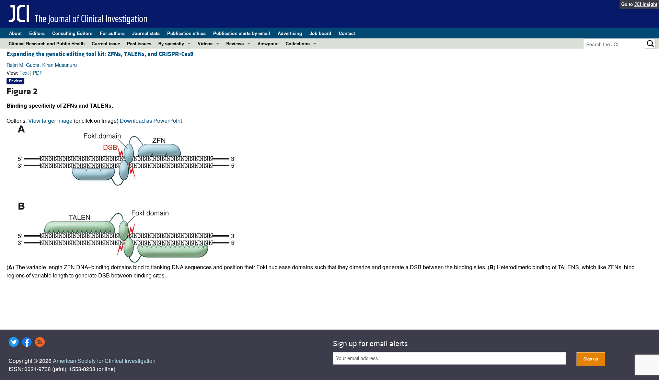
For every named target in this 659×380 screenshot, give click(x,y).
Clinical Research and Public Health (47, 43)
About (15, 33)
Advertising (290, 33)
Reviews (235, 43)
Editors (37, 33)
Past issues (139, 43)
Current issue (106, 43)
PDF (38, 72)
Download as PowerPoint (151, 120)
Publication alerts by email (241, 33)
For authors (112, 33)
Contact (347, 33)
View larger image (50, 120)
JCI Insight (645, 4)
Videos (205, 43)
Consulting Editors (72, 33)
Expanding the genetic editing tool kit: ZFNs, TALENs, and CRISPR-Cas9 (100, 54)
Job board (320, 33)
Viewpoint (268, 43)
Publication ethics (186, 33)
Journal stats (146, 33)
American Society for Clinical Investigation (104, 361)
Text (24, 72)
